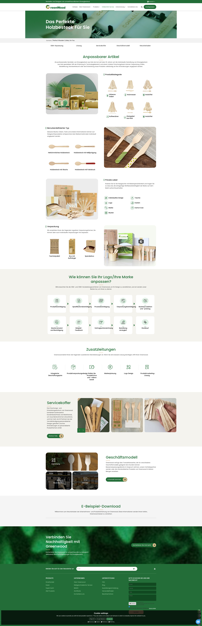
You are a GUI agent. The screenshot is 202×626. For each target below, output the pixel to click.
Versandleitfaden (108, 591)
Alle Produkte (50, 591)
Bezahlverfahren (107, 594)
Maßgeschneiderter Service (83, 585)
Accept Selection (101, 619)
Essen (48, 585)
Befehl (76, 588)
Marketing (112, 621)
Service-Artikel (152, 608)
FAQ (103, 582)
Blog (103, 585)
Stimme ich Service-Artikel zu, (142, 608)
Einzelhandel (50, 582)
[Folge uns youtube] (154, 568)
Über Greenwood (84, 7)
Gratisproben (150, 7)
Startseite (49, 40)
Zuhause (75, 7)
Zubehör (133, 603)
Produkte (96, 7)
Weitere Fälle (53, 436)
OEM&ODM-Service (108, 7)
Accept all (109, 619)
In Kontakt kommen (114, 479)
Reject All (92, 619)
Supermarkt (50, 588)
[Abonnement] (133, 569)
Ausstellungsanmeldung (110, 588)
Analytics (98, 621)
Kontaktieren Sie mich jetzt (142, 545)
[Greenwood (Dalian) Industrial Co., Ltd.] (55, 7)
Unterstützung (120, 7)
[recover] (198, 623)
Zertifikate (77, 591)
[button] (83, 430)
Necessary (91, 621)
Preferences (105, 621)
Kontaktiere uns (133, 7)
